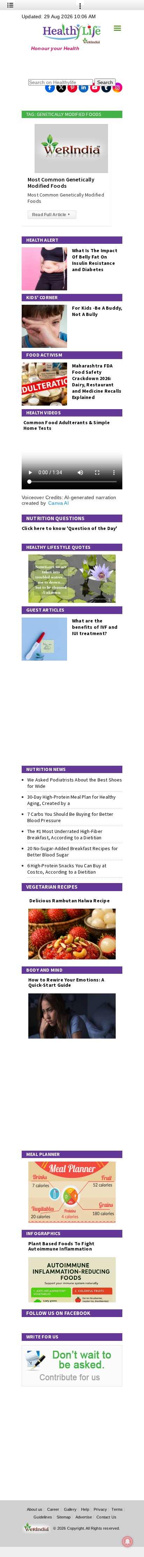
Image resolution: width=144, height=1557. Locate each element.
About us (34, 1509)
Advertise (83, 1517)
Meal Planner (43, 1154)
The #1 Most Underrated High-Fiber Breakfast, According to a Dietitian (64, 834)
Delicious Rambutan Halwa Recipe (69, 900)
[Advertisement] (65, 64)
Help (85, 1509)
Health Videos (43, 412)
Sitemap (64, 1517)
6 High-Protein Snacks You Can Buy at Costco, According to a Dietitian (67, 868)
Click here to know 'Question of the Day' (69, 528)
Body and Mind (44, 970)
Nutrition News (46, 769)
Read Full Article (51, 214)
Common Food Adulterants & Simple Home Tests (66, 425)
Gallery (70, 1509)
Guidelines (43, 1517)
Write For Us (42, 1337)
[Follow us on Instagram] (117, 85)
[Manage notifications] (127, 1541)
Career (53, 1509)
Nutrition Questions (55, 518)
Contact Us (106, 1517)
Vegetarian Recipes (52, 886)
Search (105, 82)
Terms (117, 1509)
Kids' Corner (42, 297)
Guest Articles (45, 610)
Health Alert (42, 240)
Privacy (100, 1509)
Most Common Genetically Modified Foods (61, 182)
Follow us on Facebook (58, 1313)
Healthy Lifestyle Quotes (58, 547)
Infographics (43, 1233)
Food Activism (44, 355)
